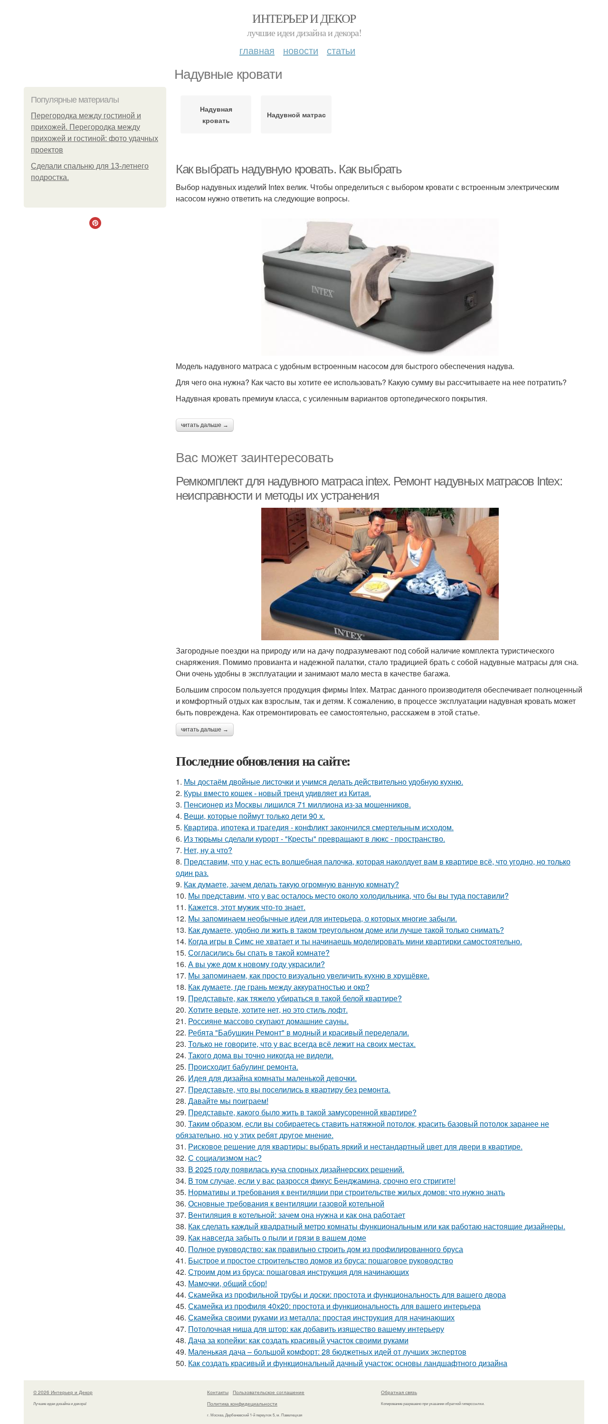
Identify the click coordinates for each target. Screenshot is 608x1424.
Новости (300, 50)
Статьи (341, 50)
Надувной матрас (296, 114)
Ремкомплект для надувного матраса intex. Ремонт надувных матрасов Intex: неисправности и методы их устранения (369, 488)
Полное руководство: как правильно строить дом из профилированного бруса (325, 1249)
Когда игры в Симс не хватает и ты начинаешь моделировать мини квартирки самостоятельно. (355, 941)
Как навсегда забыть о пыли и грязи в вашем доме (277, 1237)
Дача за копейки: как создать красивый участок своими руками (298, 1340)
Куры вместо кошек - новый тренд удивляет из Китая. (277, 793)
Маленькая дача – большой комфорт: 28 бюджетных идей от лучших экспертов (327, 1351)
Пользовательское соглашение (268, 1392)
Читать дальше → (204, 425)
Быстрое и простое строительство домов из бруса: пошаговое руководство (320, 1260)
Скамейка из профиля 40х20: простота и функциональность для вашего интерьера (334, 1306)
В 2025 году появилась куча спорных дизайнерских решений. (296, 1169)
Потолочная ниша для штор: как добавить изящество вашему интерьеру (316, 1328)
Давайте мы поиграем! (228, 1100)
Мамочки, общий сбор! (227, 1283)
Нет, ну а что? (208, 850)
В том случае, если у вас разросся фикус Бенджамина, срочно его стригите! (322, 1180)
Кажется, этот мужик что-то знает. (246, 907)
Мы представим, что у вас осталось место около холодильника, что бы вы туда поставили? (348, 895)
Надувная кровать (216, 114)
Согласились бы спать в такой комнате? (259, 952)
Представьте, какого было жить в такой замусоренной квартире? (302, 1112)
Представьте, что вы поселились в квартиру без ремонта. (289, 1089)
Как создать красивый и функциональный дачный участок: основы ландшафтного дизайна (347, 1363)
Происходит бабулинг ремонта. (243, 1066)
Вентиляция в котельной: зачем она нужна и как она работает (296, 1214)
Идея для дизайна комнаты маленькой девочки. (272, 1078)
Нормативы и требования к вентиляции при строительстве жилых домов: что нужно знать (346, 1192)
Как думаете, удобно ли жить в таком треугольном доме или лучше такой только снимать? (346, 929)
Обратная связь (399, 1392)
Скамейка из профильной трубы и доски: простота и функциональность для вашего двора (347, 1294)
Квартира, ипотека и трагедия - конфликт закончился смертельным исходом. (319, 827)
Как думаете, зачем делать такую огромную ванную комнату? (291, 884)
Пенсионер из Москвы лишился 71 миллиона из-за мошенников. (297, 804)
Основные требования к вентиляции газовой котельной (286, 1203)
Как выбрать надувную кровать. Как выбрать (289, 169)
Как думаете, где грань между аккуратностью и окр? (279, 986)
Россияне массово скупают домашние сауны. (268, 1021)
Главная (257, 50)
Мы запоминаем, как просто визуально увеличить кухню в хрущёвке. (308, 975)
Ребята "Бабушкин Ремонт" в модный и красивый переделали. (298, 1032)
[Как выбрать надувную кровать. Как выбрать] (380, 287)
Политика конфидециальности (242, 1403)
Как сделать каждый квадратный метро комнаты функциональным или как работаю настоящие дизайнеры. (376, 1226)
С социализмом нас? (225, 1157)
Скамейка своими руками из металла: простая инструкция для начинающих (321, 1317)
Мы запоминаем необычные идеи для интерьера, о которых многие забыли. (322, 918)
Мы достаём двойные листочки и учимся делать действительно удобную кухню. (323, 781)
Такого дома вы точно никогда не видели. (260, 1055)
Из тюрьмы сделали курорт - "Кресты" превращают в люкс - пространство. (314, 838)
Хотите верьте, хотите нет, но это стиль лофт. (268, 1009)
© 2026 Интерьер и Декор (63, 1392)
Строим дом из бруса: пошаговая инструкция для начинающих (298, 1271)
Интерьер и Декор (303, 18)
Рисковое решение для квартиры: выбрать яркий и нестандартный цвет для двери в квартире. (355, 1146)
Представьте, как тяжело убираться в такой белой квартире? (295, 998)
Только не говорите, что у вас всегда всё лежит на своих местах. (302, 1043)
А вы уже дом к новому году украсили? (256, 964)
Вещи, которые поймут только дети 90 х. (254, 815)
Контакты (217, 1392)
